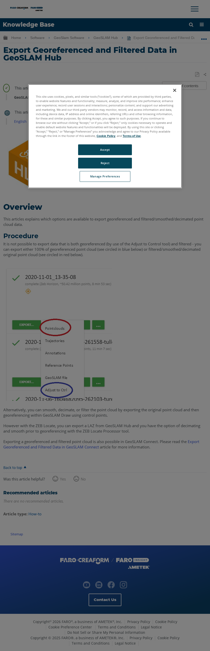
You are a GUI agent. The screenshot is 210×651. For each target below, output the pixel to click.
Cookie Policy (106, 136)
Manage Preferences (105, 176)
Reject (105, 163)
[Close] (174, 90)
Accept (105, 150)
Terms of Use (132, 136)
